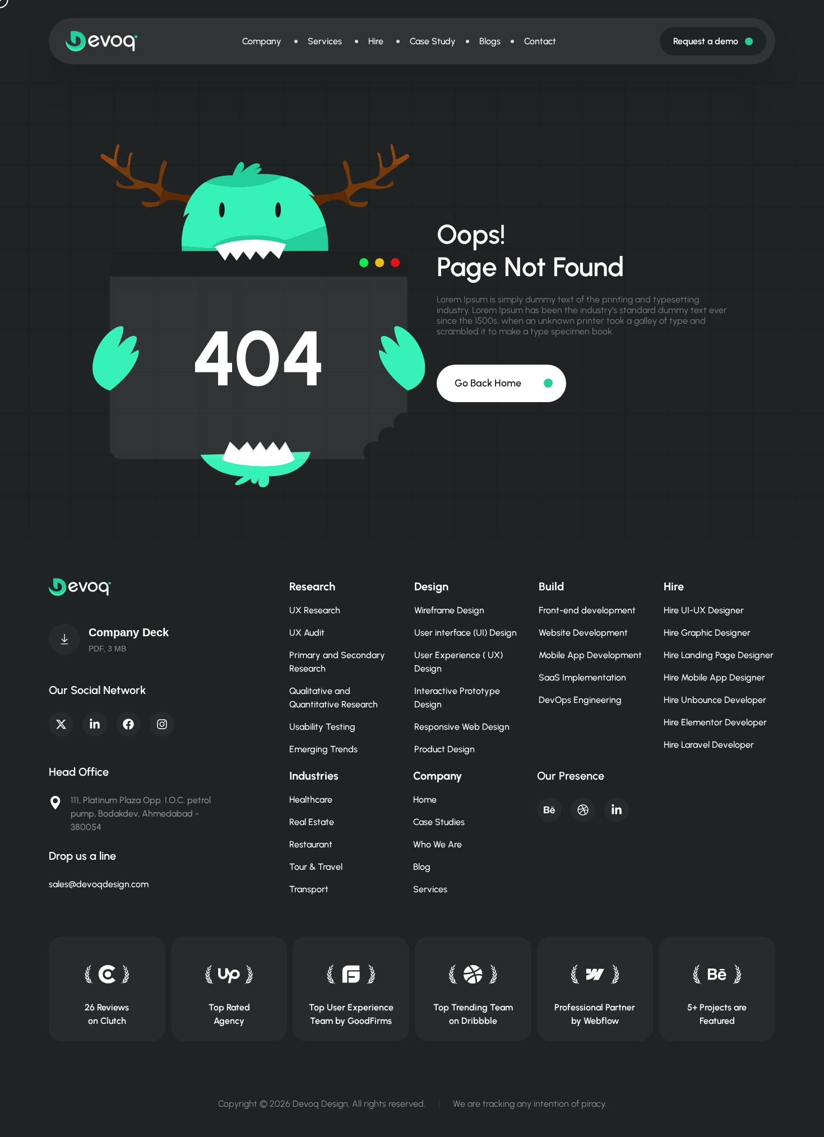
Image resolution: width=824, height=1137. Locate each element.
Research (312, 586)
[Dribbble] (583, 810)
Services (430, 889)
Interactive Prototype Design (457, 698)
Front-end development (587, 610)
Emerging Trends (323, 749)
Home (425, 799)
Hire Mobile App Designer (714, 677)
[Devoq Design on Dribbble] (472, 974)
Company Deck (129, 632)
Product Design (444, 749)
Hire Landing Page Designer (719, 655)
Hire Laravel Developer (709, 744)
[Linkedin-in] (94, 724)
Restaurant (310, 844)
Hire (674, 586)
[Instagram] (162, 724)
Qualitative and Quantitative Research (333, 698)
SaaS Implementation (582, 677)
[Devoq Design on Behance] (717, 974)
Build (551, 586)
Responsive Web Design (462, 726)
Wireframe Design (449, 610)
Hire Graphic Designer (707, 632)
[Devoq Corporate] (64, 639)
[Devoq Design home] (102, 41)
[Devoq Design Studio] (351, 974)
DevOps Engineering (580, 700)
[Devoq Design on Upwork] (229, 974)
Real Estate (311, 822)
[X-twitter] (61, 724)
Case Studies (439, 822)
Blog (421, 866)
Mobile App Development (590, 655)
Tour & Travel (315, 866)
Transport (308, 889)
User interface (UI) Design (465, 632)
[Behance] (549, 810)
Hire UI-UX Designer (704, 610)
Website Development (583, 632)
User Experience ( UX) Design (458, 662)
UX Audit (307, 632)
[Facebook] (128, 724)
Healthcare (310, 799)
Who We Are (437, 844)
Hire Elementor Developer (715, 722)
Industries (314, 775)
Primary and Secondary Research (337, 662)
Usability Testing (322, 726)
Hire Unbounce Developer (715, 700)
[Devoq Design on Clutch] (106, 974)
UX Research (314, 610)
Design (431, 586)
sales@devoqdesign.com (99, 884)
